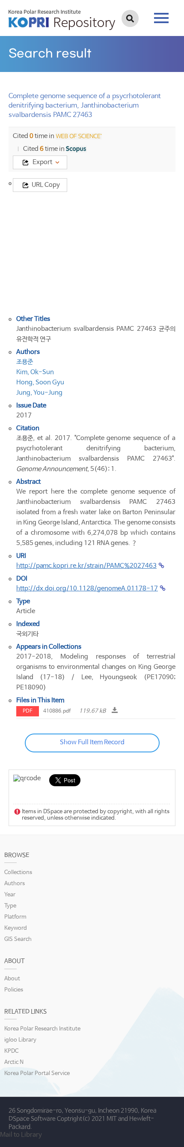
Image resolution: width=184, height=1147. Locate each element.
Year (9, 895)
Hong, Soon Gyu (40, 382)
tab (161, 15)
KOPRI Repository (62, 19)
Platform (15, 917)
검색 (130, 18)
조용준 (24, 361)
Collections (18, 872)
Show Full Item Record (92, 742)
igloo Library (20, 1040)
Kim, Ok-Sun (35, 372)
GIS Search (18, 939)
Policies (13, 990)
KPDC (11, 1051)
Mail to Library (21, 1134)
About (12, 979)
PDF (28, 711)
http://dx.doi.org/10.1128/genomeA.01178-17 (87, 588)
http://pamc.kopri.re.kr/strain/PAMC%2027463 (86, 565)
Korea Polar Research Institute (42, 1029)
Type (10, 906)
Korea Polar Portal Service (37, 1073)
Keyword (15, 928)
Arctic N (14, 1062)
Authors (14, 883)
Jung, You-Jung (39, 392)
